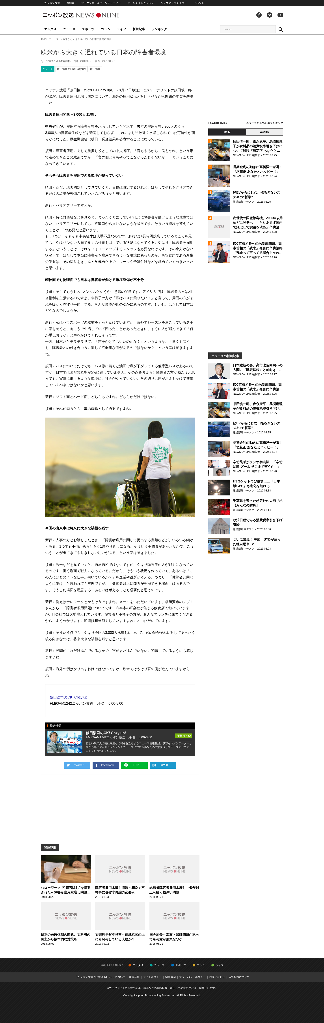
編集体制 (170, 977)
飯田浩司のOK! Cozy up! (71, 69)
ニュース (69, 29)
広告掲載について (239, 977)
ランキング (159, 29)
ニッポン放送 (52, 3)
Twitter (269, 15)
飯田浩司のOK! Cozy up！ (70, 697)
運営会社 (134, 977)
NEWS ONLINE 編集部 (58, 61)
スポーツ (88, 29)
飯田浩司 (95, 69)
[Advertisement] (245, 78)
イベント (199, 3)
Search (280, 29)
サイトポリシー (152, 977)
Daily (227, 132)
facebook (259, 15)
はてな (163, 765)
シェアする (106, 765)
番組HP (183, 734)
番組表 (70, 3)
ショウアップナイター (173, 3)
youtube (280, 15)
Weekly (264, 132)
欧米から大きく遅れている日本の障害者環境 (103, 52)
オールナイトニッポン (140, 3)
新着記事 (139, 29)
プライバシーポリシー (192, 977)
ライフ (121, 29)
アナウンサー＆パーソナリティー (101, 3)
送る (134, 765)
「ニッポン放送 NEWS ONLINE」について (99, 977)
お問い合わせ (217, 977)
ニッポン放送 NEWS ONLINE (89, 15)
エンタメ (50, 29)
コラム (105, 29)
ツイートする (77, 765)
